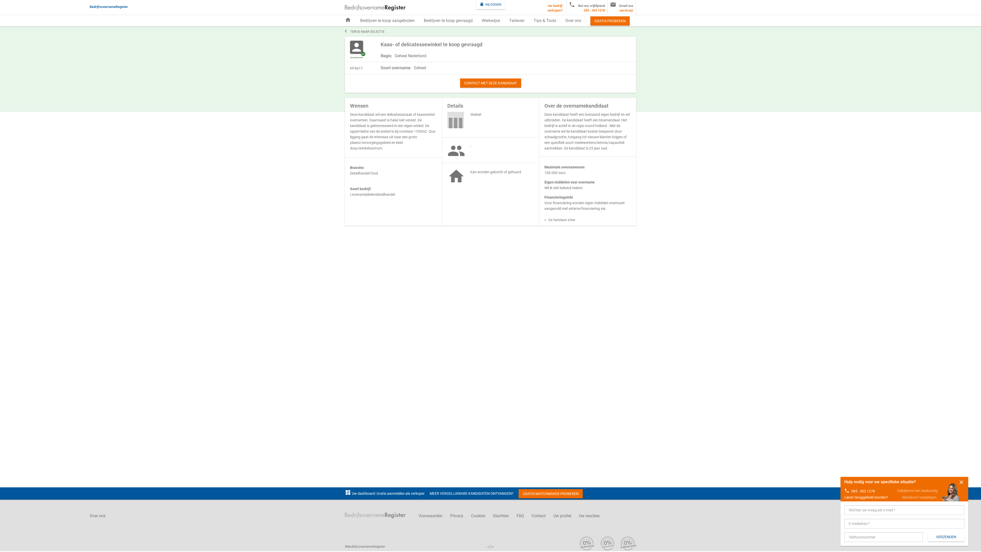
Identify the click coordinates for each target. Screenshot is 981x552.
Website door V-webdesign (490, 547)
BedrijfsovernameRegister (375, 8)
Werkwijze (491, 20)
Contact (539, 515)
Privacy (456, 515)
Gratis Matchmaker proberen (551, 494)
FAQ (520, 515)
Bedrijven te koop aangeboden (387, 20)
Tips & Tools (545, 20)
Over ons (573, 20)
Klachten (501, 515)
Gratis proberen (610, 21)
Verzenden (946, 537)
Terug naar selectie (364, 31)
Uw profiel (562, 515)
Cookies (478, 515)
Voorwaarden (430, 515)
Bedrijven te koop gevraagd (448, 20)
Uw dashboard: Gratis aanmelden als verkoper (385, 493)
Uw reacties (589, 515)
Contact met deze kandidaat (490, 83)
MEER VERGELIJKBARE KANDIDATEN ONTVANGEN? (471, 493)
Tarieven (516, 20)
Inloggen (490, 4)
